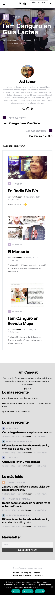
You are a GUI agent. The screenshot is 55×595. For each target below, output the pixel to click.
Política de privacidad (22, 575)
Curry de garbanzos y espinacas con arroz (20, 398)
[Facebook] (24, 4)
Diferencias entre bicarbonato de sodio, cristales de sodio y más (25, 447)
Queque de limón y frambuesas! (16, 411)
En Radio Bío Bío (23, 190)
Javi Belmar (11, 40)
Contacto (39, 575)
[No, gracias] (52, 587)
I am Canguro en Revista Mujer (23, 321)
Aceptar (16, 591)
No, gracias (27, 591)
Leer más (46, 587)
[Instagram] (20, 4)
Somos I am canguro (22, 573)
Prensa (37, 573)
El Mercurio (18, 251)
